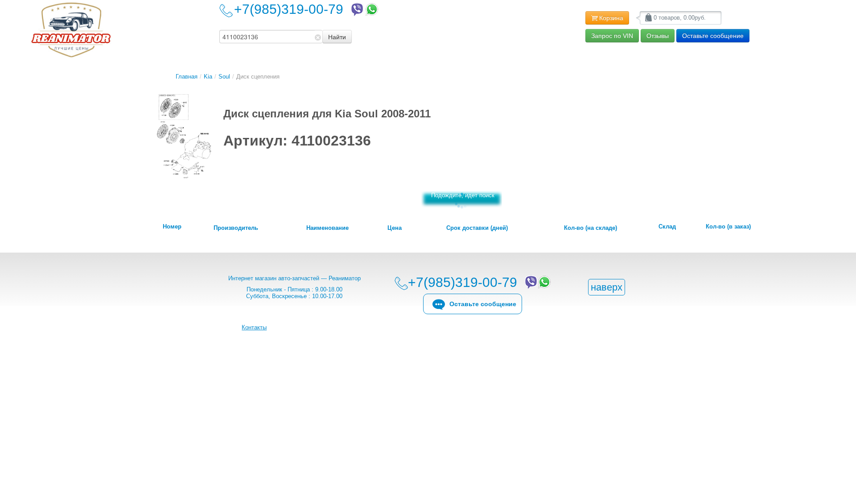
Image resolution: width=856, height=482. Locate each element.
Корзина (611, 17)
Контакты (254, 327)
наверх (606, 287)
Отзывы (657, 35)
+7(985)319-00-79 (292, 9)
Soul (224, 76)
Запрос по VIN (612, 35)
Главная (187, 76)
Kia (208, 76)
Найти (337, 36)
